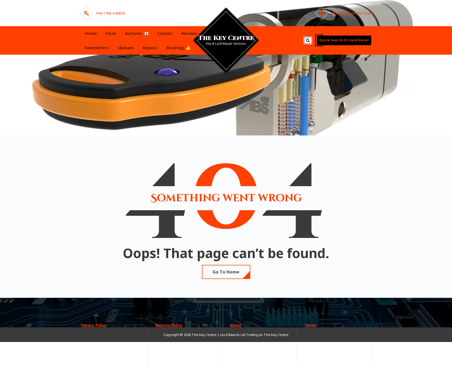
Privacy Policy (93, 325)
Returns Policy (168, 325)
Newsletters (97, 47)
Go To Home (226, 272)
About (235, 325)
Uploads (126, 47)
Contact (165, 33)
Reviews (189, 33)
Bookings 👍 (178, 47)
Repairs (150, 47)
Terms (310, 325)
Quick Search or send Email (344, 40)
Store (110, 33)
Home (91, 33)
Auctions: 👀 (137, 33)
